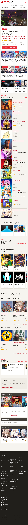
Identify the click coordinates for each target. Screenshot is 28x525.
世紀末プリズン (16, 104)
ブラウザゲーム (3, 502)
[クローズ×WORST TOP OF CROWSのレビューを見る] (6, 164)
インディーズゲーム (4, 507)
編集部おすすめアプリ (5, 7)
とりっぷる (15, 133)
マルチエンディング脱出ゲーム (17, 180)
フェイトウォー (16, 142)
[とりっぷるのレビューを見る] (6, 134)
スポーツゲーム (3, 495)
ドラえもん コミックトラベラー (19, 193)
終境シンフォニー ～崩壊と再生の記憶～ (18, 316)
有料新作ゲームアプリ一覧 (5, 462)
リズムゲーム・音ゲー (5, 485)
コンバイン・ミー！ (17, 202)
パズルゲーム (3, 471)
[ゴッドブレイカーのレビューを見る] (6, 125)
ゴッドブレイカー (16, 123)
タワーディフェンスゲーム (5, 500)
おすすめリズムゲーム (14, 488)
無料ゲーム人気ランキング (14, 460)
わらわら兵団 (15, 114)
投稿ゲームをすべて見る (22, 361)
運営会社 (11, 387)
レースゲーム (3, 492)
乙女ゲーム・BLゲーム (5, 488)
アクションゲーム (4, 473)
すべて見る (25, 97)
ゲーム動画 (21, 473)
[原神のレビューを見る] (6, 213)
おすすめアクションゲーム (14, 476)
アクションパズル (15, 131)
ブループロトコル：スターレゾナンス (14, 32)
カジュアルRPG (15, 150)
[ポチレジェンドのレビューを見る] (6, 174)
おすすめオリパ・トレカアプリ (14, 471)
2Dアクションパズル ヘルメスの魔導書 (15, 365)
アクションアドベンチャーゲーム (18, 102)
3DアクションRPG (16, 121)
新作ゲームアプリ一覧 (14, 5)
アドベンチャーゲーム (5, 478)
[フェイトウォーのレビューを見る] (6, 144)
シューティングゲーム (5, 481)
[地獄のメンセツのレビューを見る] (6, 184)
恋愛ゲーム (3, 490)
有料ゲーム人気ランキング (14, 463)
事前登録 (14, 7)
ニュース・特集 (21, 468)
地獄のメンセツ (16, 184)
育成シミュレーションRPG (17, 160)
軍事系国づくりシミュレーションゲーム (19, 343)
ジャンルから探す (22, 7)
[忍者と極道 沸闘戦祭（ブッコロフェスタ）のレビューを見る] (6, 154)
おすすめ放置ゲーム (13, 486)
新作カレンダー (21, 460)
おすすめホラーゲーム (14, 481)
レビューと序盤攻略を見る (9, 47)
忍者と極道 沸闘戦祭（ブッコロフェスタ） (19, 153)
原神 (13, 212)
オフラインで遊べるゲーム (5, 505)
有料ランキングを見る (14, 415)
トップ (5, 5)
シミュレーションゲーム (5, 476)
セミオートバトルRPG (16, 111)
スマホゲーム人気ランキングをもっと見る (20, 324)
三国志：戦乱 (15, 345)
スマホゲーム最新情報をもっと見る (20, 243)
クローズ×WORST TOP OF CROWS (19, 163)
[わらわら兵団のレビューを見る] (6, 115)
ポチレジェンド (16, 172)
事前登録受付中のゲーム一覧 (21, 251)
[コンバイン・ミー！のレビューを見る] (6, 203)
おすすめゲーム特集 (22, 471)
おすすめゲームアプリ (14, 468)
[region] (14, 231)
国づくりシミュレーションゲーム (18, 140)
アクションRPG (22, 121)
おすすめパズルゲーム (14, 479)
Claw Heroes (3, 344)
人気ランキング (23, 5)
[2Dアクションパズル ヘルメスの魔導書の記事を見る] (4, 366)
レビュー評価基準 (5, 387)
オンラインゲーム (4, 497)
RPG (2, 468)
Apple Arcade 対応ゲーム (4, 510)
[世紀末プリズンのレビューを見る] (6, 104)
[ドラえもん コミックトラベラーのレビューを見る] (6, 194)
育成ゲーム (3, 483)
